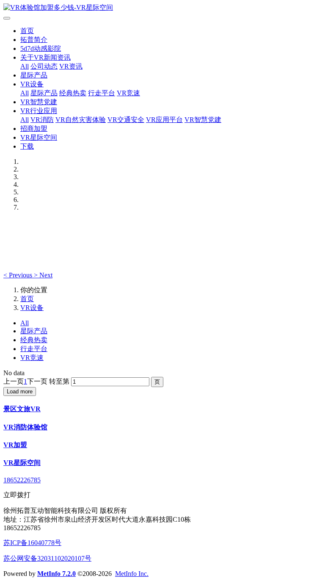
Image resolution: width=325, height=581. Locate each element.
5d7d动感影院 (40, 48)
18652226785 (22, 480)
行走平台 (101, 93)
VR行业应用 (38, 110)
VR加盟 (15, 444)
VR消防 (42, 119)
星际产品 (33, 75)
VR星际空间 (38, 137)
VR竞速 (128, 93)
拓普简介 (33, 39)
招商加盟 (33, 128)
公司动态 (44, 66)
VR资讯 (71, 66)
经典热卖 (72, 93)
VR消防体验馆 (25, 427)
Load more (20, 391)
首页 (27, 30)
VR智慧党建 (38, 101)
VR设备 (32, 84)
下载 (27, 146)
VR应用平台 (164, 119)
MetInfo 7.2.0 (56, 573)
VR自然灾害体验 (80, 119)
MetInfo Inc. (132, 573)
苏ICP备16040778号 (32, 542)
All (24, 66)
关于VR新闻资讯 (45, 57)
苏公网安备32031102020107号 (47, 558)
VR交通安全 (125, 119)
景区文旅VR (22, 408)
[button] (18, 275)
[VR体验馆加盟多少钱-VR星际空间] (162, 7)
